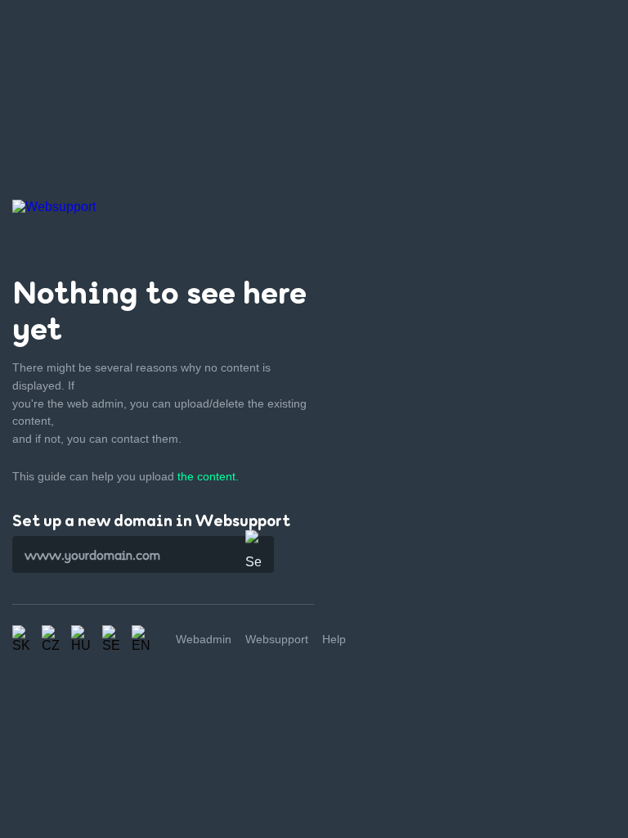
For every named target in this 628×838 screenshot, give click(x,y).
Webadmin (203, 639)
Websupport (276, 639)
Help (334, 639)
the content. (208, 476)
